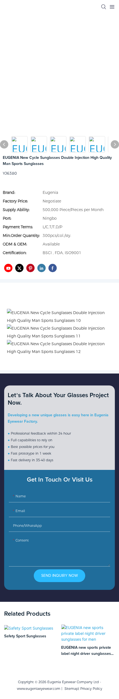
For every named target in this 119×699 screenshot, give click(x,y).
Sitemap (70, 689)
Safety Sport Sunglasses (25, 636)
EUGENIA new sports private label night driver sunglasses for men (86, 651)
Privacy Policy (91, 689)
